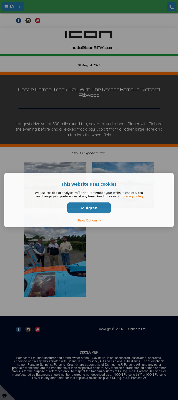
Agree (91, 207)
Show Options (88, 220)
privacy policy (133, 196)
